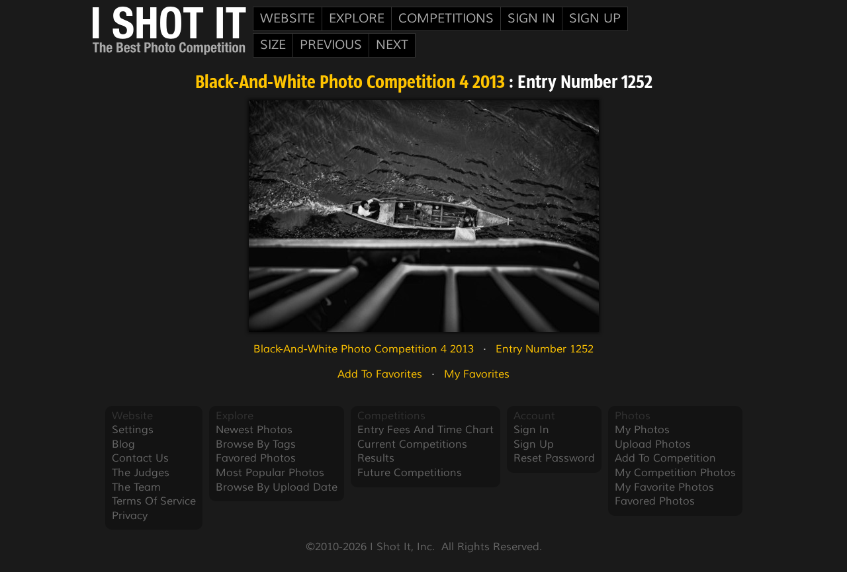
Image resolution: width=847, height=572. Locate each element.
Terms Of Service (154, 501)
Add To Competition (665, 458)
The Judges (140, 472)
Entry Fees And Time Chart (425, 429)
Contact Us (140, 458)
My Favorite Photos (664, 487)
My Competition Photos (675, 472)
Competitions (446, 18)
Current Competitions (412, 444)
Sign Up (595, 18)
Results (375, 458)
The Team (136, 487)
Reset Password (554, 458)
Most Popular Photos (270, 472)
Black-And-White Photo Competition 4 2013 (350, 83)
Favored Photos (256, 458)
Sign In (531, 18)
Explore (356, 18)
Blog (123, 444)
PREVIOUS (331, 45)
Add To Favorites (379, 374)
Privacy (130, 515)
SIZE (273, 45)
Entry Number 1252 (545, 349)
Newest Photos (254, 429)
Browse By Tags (256, 444)
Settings (133, 429)
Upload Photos (653, 444)
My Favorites (477, 374)
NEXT (392, 45)
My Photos (642, 429)
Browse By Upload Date (276, 487)
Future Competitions (409, 472)
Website (287, 18)
